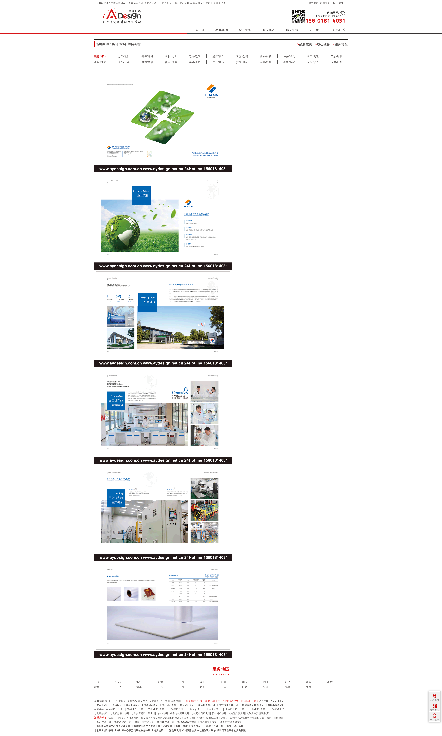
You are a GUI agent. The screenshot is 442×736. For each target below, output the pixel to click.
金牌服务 (154, 701)
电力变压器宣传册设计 (143, 713)
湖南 (308, 682)
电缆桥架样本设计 (119, 713)
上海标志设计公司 (121, 722)
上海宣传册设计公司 (227, 705)
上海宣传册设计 (278, 709)
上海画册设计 (101, 705)
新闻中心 (110, 701)
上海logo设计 (195, 709)
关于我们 (315, 30)
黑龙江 (331, 682)
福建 (287, 687)
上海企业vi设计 (131, 705)
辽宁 (118, 687)
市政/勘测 (337, 56)
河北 (202, 682)
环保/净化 (289, 56)
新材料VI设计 (219, 713)
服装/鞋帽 (266, 62)
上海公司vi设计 (168, 705)
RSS (334, 3)
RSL (280, 701)
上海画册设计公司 (205, 705)
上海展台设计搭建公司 (252, 705)
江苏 (118, 682)
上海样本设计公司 (235, 709)
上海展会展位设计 (275, 705)
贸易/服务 (242, 62)
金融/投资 (100, 62)
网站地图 (325, 3)
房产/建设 (124, 56)
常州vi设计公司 (156, 709)
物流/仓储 (242, 56)
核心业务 (245, 30)
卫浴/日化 (337, 62)
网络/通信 (195, 62)
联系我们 (176, 701)
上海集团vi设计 (149, 705)
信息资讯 (292, 30)
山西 (224, 682)
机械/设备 (266, 56)
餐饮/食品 (289, 62)
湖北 (287, 682)
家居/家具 (313, 62)
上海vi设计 (116, 705)
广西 (181, 687)
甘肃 (308, 687)
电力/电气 (195, 56)
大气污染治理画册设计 (259, 713)
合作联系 (339, 30)
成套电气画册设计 (179, 713)
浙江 (139, 682)
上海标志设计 (213, 709)
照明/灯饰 (171, 62)
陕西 (245, 687)
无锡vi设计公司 (135, 709)
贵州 (202, 687)
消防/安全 (218, 56)
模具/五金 (124, 62)
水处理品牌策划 (236, 713)
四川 (266, 682)
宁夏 (266, 687)
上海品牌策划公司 (207, 722)
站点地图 (264, 701)
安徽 (160, 682)
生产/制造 (313, 56)
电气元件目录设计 (200, 713)
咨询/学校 (147, 62)
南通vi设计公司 (114, 709)
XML (341, 3)
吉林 (97, 687)
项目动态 (132, 701)
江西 (181, 682)
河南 (139, 687)
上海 (97, 682)
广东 (160, 687)
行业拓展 (121, 701)
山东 (245, 682)
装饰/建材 (147, 56)
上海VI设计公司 (102, 722)
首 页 (199, 30)
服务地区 (313, 3)
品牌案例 (221, 30)
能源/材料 (100, 56)
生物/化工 (171, 56)
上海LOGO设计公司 (186, 722)
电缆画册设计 (101, 713)
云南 (224, 687)
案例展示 (99, 701)
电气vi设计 (163, 713)
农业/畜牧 (218, 62)
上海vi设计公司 (186, 705)
